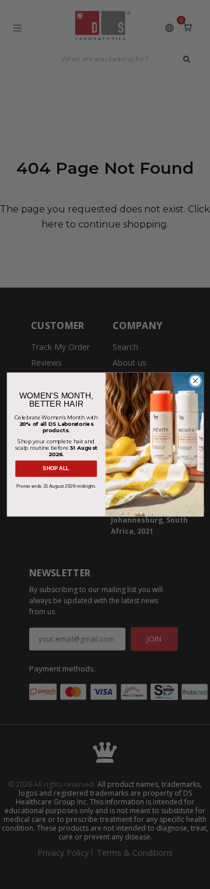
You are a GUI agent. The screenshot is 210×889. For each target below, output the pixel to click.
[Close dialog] (195, 381)
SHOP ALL (56, 469)
